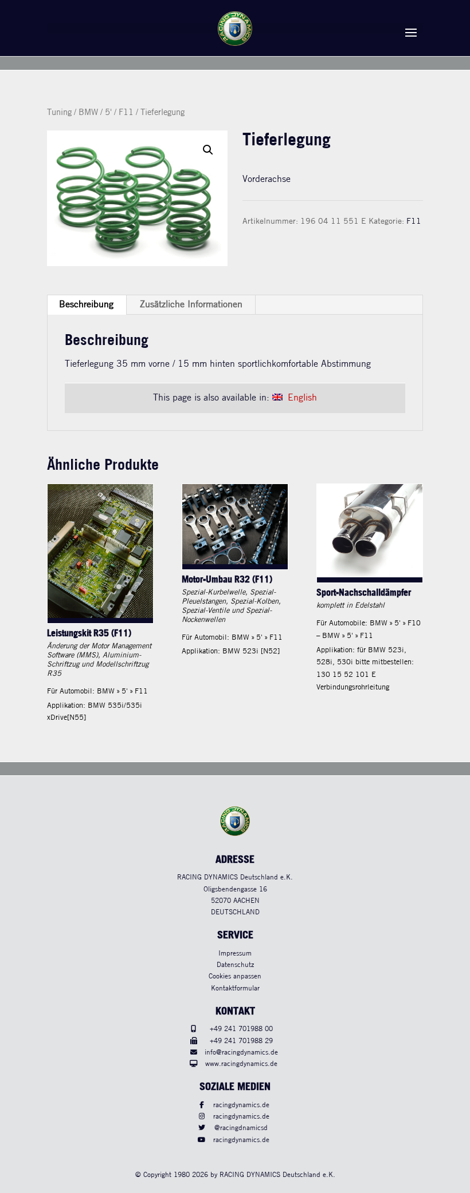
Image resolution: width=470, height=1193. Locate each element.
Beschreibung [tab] (86, 305)
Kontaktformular (235, 988)
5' (108, 112)
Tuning (59, 112)
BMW (88, 112)
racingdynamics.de (241, 1105)
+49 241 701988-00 (241, 1029)
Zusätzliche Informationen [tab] (191, 305)
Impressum (235, 953)
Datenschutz (235, 965)
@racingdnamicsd (241, 1128)
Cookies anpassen (235, 976)
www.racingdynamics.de (241, 1064)
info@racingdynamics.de (241, 1052)
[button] (208, 150)
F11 (126, 112)
